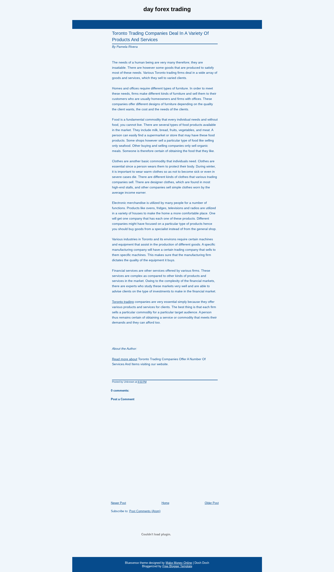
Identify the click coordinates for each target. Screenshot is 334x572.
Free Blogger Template (177, 566)
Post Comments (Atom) (144, 511)
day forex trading (167, 9)
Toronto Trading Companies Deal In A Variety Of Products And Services (160, 36)
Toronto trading (123, 302)
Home (165, 503)
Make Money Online (179, 562)
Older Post (212, 503)
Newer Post (118, 503)
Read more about (124, 359)
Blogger (175, 24)
